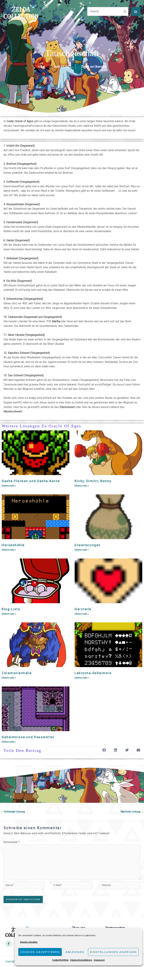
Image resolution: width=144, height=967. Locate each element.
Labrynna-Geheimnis (93, 673)
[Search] (125, 11)
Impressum (99, 960)
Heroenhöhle (13, 545)
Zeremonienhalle (17, 673)
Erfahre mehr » (9, 486)
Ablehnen (75, 952)
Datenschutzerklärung (81, 960)
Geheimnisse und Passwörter (28, 737)
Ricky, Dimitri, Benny (93, 481)
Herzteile (83, 609)
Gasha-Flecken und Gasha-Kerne (31, 481)
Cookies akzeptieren (40, 952)
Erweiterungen (88, 545)
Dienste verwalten (29, 942)
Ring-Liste (11, 609)
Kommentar (11, 842)
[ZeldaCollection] (21, 11)
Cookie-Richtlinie (60, 960)
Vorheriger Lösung (12, 811)
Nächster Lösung (132, 811)
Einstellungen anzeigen (113, 952)
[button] (104, 750)
